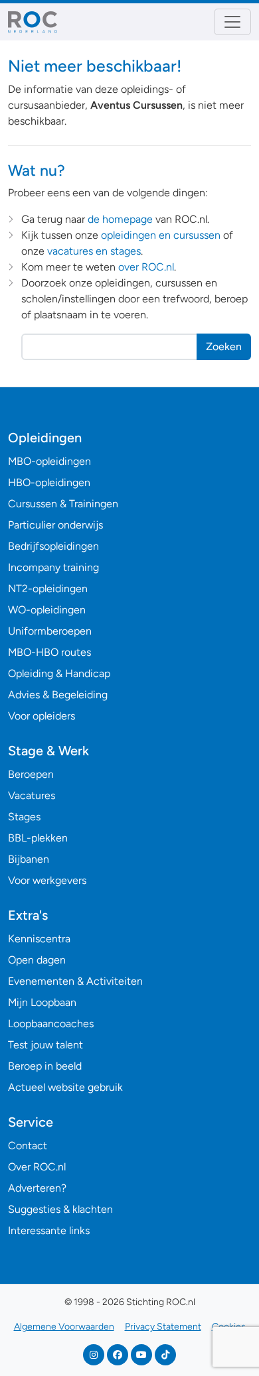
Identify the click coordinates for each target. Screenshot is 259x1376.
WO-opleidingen (47, 609)
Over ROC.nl (37, 1166)
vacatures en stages (94, 251)
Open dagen (37, 960)
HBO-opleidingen (49, 482)
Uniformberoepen (50, 631)
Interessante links (49, 1230)
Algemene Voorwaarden (64, 1326)
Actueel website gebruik (65, 1087)
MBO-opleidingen (49, 461)
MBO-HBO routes (49, 652)
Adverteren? (37, 1188)
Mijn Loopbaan (42, 1002)
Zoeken (224, 346)
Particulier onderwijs (55, 525)
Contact (27, 1145)
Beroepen (31, 774)
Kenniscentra (39, 938)
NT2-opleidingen (48, 588)
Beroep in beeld (45, 1066)
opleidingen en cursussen (160, 235)
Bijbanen (28, 859)
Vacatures (31, 795)
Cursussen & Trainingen (63, 503)
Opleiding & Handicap (59, 673)
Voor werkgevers (47, 880)
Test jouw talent (45, 1044)
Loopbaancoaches (51, 1023)
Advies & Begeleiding (58, 694)
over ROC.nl (146, 267)
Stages (24, 816)
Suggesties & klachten (60, 1209)
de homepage (120, 219)
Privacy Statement (163, 1326)
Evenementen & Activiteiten (75, 981)
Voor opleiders (41, 716)
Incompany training (53, 567)
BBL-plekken (38, 838)
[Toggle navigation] (232, 22)
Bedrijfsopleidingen (53, 546)
